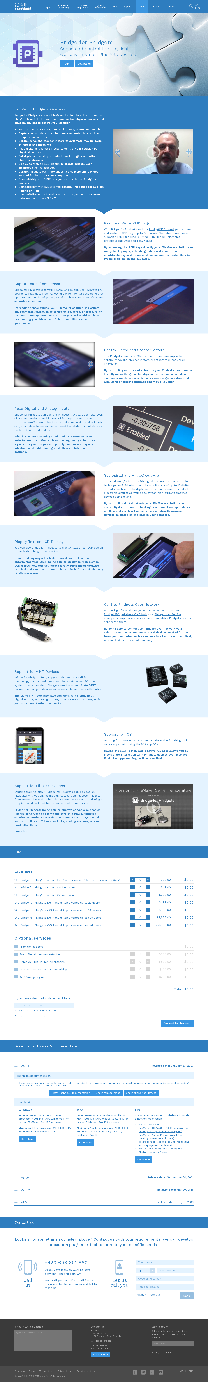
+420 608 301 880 (66, 1262)
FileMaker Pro (60, 115)
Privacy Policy (65, 1371)
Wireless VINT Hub (134, 614)
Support (128, 6)
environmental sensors (78, 293)
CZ (196, 5)
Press (32, 1371)
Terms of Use (46, 1371)
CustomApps (47, 6)
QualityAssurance (100, 6)
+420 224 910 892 (103, 1341)
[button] (117, 152)
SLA (115, 6)
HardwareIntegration (82, 6)
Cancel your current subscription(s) (30, 1016)
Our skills (157, 6)
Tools (142, 6)
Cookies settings (86, 1371)
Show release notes (108, 1092)
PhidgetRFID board (161, 229)
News (172, 6)
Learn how (21, 831)
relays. (127, 496)
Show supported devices (141, 1092)
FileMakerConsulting (63, 6)
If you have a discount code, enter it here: (42, 998)
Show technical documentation (71, 1092)
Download (27, 1138)
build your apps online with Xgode (160, 1131)
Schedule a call (100, 1354)
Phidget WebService (168, 614)
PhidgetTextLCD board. (47, 551)
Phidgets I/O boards (71, 414)
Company (19, 1371)
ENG (197, 8)
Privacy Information (149, 1294)
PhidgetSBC (112, 614)
